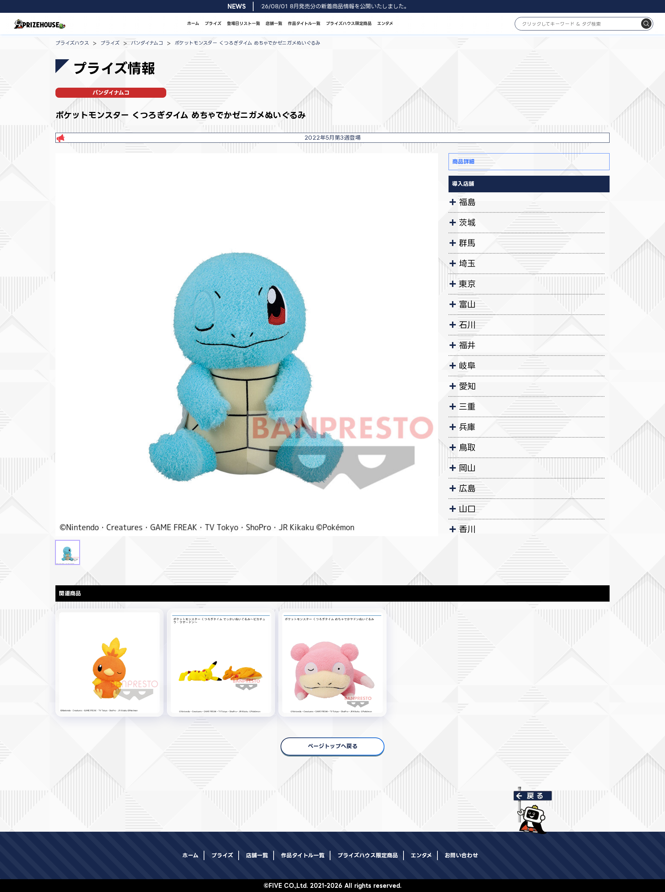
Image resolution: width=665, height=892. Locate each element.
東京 (467, 283)
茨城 (467, 222)
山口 (467, 508)
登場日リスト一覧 (243, 23)
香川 (467, 529)
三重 (467, 406)
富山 (467, 304)
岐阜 (467, 365)
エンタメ (385, 23)
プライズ (213, 23)
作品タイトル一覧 (304, 23)
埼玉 (467, 263)
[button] (67, 552)
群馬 (467, 242)
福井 (467, 345)
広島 (467, 488)
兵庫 (467, 426)
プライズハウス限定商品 (349, 23)
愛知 (467, 386)
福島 (467, 202)
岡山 (467, 467)
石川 (467, 324)
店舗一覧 (274, 23)
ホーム (193, 23)
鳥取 (467, 447)
